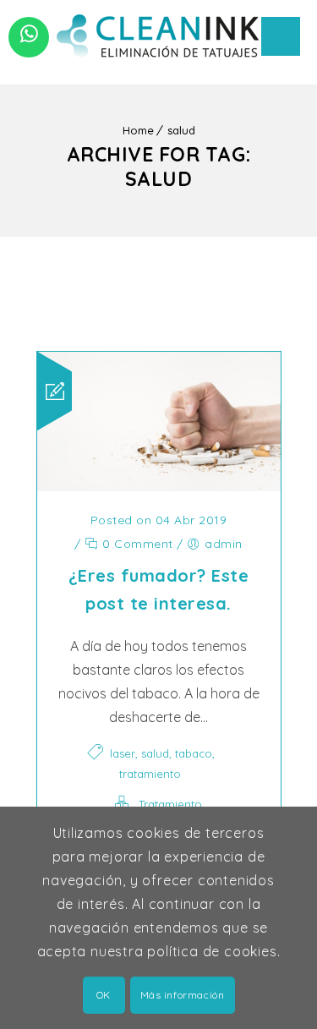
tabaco (193, 753)
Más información (182, 994)
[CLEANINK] (158, 34)
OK (103, 994)
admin (224, 543)
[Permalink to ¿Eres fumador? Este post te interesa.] (159, 486)
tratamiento (150, 773)
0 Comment (136, 543)
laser (122, 753)
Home (138, 130)
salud (181, 130)
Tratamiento (170, 804)
